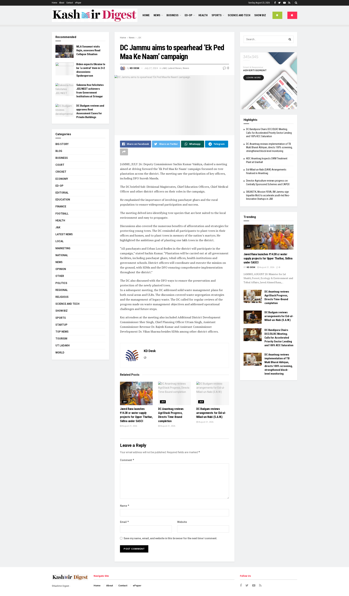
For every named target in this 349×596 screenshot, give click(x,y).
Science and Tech (67, 303)
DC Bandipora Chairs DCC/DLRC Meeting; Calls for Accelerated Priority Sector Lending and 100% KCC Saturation (269, 133)
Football (62, 213)
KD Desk (134, 68)
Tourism (61, 338)
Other (59, 276)
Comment (127, 460)
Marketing (62, 248)
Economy (61, 178)
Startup (61, 324)
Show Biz (260, 15)
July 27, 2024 (151, 68)
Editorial (62, 192)
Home (54, 2)
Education (62, 199)
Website (182, 521)
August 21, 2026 (129, 426)
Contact (69, 2)
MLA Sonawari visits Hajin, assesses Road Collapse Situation (88, 50)
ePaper (78, 2)
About (61, 2)
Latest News (175, 68)
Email (124, 522)
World (59, 352)
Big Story (62, 144)
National (61, 255)
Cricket (60, 171)
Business (172, 15)
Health (203, 15)
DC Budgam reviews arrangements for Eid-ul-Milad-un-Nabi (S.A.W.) (211, 413)
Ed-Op (188, 15)
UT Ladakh (62, 345)
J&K (139, 37)
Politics (61, 283)
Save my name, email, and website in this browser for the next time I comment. (170, 538)
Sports (217, 15)
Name (124, 505)
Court (59, 164)
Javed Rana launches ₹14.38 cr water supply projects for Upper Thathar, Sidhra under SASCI (268, 258)
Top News (62, 331)
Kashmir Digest (61, 586)
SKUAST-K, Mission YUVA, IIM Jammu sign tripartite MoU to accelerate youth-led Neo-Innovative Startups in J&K (268, 195)
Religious (62, 296)
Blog (58, 151)
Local (59, 241)
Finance (60, 206)
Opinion (60, 269)
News (157, 15)
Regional (61, 290)
